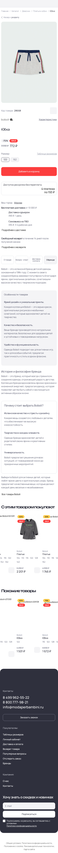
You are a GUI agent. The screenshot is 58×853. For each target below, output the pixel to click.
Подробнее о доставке (14, 230)
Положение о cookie (13, 846)
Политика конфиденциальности (37, 843)
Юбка (19, 638)
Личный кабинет (12, 739)
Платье (21, 554)
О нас (6, 781)
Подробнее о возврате (14, 247)
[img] (29, 530)
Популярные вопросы (14, 753)
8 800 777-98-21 (15, 702)
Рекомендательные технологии (39, 846)
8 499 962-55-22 (16, 697)
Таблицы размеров (13, 734)
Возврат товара (11, 749)
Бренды (7, 763)
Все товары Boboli (11, 494)
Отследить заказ (12, 758)
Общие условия (13, 843)
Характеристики (48, 119)
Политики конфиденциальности (22, 826)
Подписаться (29, 814)
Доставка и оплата (13, 744)
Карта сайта (29, 849)
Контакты (8, 785)
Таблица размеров (47, 153)
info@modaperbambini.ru (23, 707)
